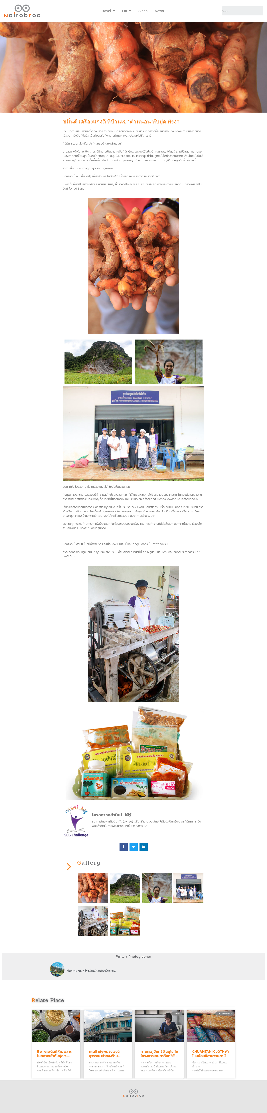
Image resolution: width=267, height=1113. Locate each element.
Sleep (142, 11)
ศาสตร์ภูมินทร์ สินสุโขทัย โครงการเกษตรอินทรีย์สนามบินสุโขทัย (159, 1056)
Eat (124, 11)
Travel (106, 11)
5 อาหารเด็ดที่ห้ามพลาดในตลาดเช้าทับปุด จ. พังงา (54, 1056)
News (159, 11)
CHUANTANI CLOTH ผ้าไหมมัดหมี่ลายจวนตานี (210, 1054)
